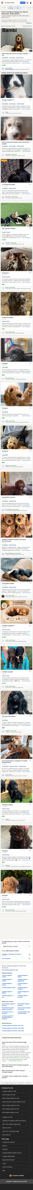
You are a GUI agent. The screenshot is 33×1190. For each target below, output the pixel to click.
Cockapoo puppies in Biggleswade (23, 980)
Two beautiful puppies (9, 716)
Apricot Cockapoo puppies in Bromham (24, 1008)
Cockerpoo (5, 451)
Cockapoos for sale (7, 1088)
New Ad (23, 2)
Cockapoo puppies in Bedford (7, 992)
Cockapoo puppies (7, 672)
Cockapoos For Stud (7, 1117)
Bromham (28, 1083)
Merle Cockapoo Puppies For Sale (10, 1105)
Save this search (27, 26)
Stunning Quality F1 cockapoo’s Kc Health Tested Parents (14, 761)
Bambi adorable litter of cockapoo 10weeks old (15, 54)
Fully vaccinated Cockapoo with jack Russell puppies (15, 143)
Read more (29, 23)
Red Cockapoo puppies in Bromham (24, 1004)
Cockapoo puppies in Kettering (23, 996)
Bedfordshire (21, 1083)
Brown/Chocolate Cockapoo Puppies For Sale (13, 1102)
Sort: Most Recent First (9, 26)
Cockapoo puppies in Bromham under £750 (12, 1025)
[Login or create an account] (30, 3)
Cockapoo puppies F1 (8, 626)
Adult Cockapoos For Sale (8, 1094)
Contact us (5, 1149)
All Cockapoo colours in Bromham (7, 1012)
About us (4, 1145)
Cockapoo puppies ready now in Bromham (24, 1012)
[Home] (2, 1083)
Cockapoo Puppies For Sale (10, 1083)
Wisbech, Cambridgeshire (20, 69)
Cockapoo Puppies (7, 805)
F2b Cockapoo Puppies (8, 228)
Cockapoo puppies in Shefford (7, 980)
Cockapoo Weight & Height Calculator (12, 1153)
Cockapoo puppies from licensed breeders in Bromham (8, 1017)
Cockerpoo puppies (7, 317)
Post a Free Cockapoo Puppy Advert (11, 1124)
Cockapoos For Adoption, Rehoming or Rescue (14, 1120)
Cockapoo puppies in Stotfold (7, 976)
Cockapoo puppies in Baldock (23, 976)
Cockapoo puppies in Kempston (23, 988)
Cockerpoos (5, 273)
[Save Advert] (30, 53)
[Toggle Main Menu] (2, 3)
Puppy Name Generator (8, 1160)
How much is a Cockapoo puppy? (10, 1131)
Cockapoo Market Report (8, 1156)
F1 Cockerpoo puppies (8, 184)
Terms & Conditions (7, 1167)
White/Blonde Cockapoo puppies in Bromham (8, 1008)
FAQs (3, 1170)
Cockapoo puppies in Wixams (7, 984)
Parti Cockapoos (6, 958)
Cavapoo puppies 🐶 (8, 100)
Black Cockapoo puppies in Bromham (8, 1004)
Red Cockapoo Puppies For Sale (10, 1112)
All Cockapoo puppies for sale (10, 970)
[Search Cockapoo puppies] (27, 3)
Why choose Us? (6, 1135)
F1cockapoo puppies (8, 583)
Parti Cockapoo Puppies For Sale (10, 1109)
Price (24, 7)
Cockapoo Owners (10, 2)
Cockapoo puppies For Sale (9, 1091)
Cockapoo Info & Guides (8, 1142)
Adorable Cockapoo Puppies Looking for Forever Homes (14, 540)
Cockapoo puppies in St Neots (23, 992)
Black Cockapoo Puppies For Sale (10, 1098)
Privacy (4, 1163)
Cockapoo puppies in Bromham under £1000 (13, 1028)
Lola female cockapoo (8, 497)
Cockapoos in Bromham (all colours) (11, 954)
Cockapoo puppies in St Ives (7, 996)
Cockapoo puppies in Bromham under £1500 (13, 1030)
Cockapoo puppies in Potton (23, 984)
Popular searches (6, 1127)
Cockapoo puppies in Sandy (8, 987)
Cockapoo (5, 363)
